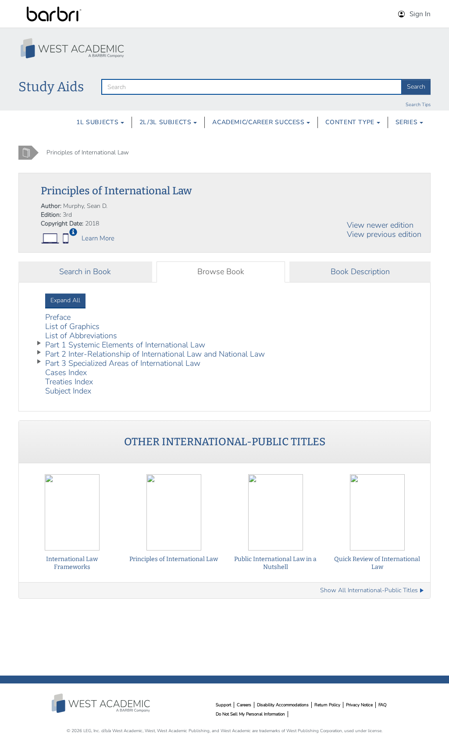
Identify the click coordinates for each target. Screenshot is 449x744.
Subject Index (68, 391)
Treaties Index (69, 381)
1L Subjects (98, 122)
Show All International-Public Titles (369, 590)
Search (416, 86)
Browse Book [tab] (220, 271)
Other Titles (224, 442)
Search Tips (418, 104)
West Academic (101, 703)
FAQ (382, 705)
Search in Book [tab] (85, 271)
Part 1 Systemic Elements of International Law (125, 345)
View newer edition (380, 225)
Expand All (65, 300)
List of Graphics (72, 326)
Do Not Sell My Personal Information (250, 714)
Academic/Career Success (259, 122)
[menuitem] (100, 122)
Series (408, 122)
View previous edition (384, 234)
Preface (58, 317)
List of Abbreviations (81, 335)
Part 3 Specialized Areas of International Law (122, 363)
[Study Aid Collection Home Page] (73, 48)
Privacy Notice (359, 705)
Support (223, 705)
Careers (244, 705)
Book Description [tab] (360, 271)
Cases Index (66, 372)
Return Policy (327, 705)
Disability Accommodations (283, 705)
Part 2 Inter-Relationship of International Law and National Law (155, 354)
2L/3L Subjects (166, 122)
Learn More (98, 238)
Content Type (350, 122)
